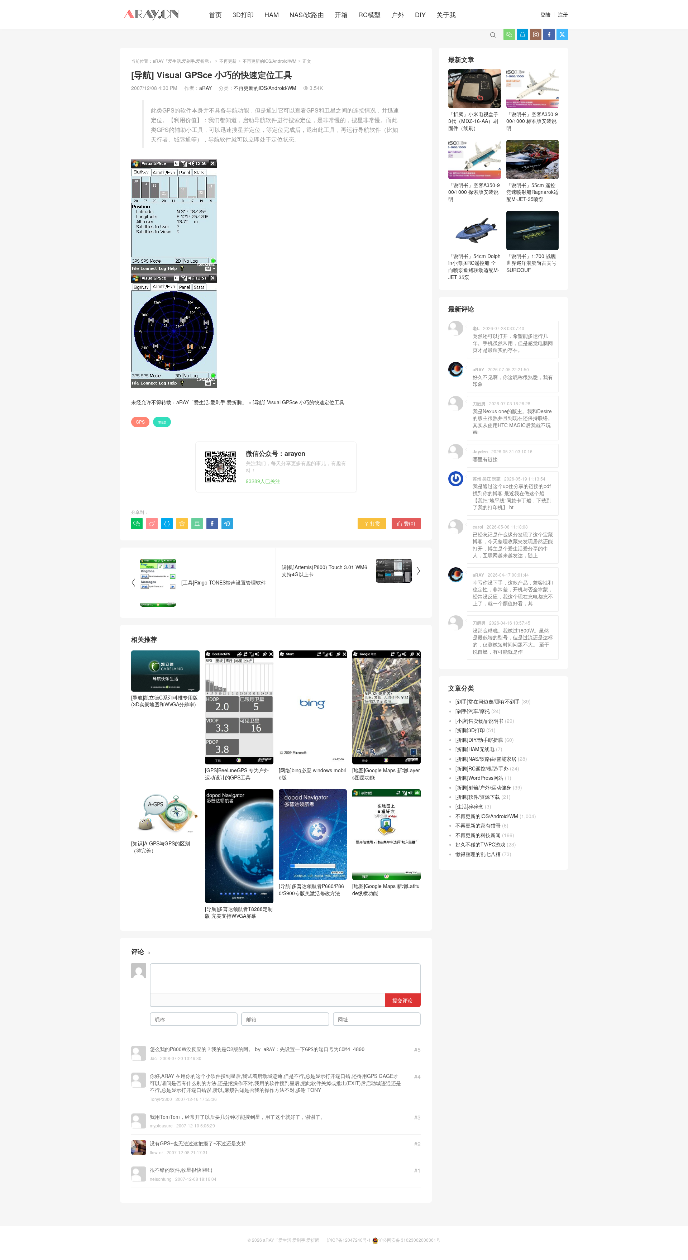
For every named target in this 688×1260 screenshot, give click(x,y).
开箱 (341, 14)
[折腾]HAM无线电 (474, 749)
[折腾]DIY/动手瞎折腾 (479, 739)
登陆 (545, 14)
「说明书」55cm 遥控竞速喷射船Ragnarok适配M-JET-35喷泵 (532, 191)
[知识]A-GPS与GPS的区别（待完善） (160, 847)
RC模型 (369, 14)
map (162, 422)
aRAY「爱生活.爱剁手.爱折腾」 (183, 61)
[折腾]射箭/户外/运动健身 (483, 787)
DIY (420, 14)
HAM (271, 14)
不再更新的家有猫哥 (478, 825)
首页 (215, 14)
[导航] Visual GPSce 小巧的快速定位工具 (298, 402)
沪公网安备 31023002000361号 (409, 1240)
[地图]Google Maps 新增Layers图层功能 (386, 774)
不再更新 (227, 61)
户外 (397, 14)
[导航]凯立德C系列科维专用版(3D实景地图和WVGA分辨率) (164, 701)
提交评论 (402, 1000)
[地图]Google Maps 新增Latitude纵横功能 (386, 889)
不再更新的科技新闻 (478, 835)
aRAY (205, 87)
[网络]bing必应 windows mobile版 (312, 774)
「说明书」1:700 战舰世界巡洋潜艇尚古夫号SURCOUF (531, 262)
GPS (140, 422)
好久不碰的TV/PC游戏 (480, 844)
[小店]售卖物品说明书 (479, 720)
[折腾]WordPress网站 (479, 777)
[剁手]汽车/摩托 (472, 711)
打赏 (372, 523)
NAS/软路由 (307, 14)
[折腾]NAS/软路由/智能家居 (485, 758)
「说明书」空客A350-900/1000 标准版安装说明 (532, 121)
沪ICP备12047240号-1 (349, 1240)
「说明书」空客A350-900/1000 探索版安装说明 (474, 191)
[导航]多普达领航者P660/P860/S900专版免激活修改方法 (311, 889)
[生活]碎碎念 (469, 806)
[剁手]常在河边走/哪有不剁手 (487, 701)
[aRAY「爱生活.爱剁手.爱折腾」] (152, 14)
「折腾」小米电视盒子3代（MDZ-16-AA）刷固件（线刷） (473, 121)
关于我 (446, 14)
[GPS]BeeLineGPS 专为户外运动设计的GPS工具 (237, 774)
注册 (563, 14)
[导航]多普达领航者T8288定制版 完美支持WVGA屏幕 (239, 912)
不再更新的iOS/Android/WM (269, 61)
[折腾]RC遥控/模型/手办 (481, 768)
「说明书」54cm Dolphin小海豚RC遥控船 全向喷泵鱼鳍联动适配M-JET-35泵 (474, 266)
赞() (406, 523)
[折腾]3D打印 (470, 730)
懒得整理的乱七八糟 (478, 854)
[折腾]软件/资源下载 (477, 796)
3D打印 (243, 14)
